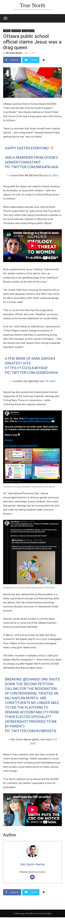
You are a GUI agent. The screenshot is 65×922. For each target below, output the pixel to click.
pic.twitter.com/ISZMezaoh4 (31, 373)
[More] (43, 60)
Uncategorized (28, 31)
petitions (42, 655)
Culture (7, 31)
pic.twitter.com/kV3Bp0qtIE (30, 731)
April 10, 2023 (47, 381)
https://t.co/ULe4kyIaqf (26, 368)
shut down (41, 639)
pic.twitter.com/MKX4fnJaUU (32, 167)
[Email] (32, 877)
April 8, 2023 (51, 175)
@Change (31, 679)
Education (16, 31)
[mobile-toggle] (5, 18)
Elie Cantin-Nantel (14, 53)
